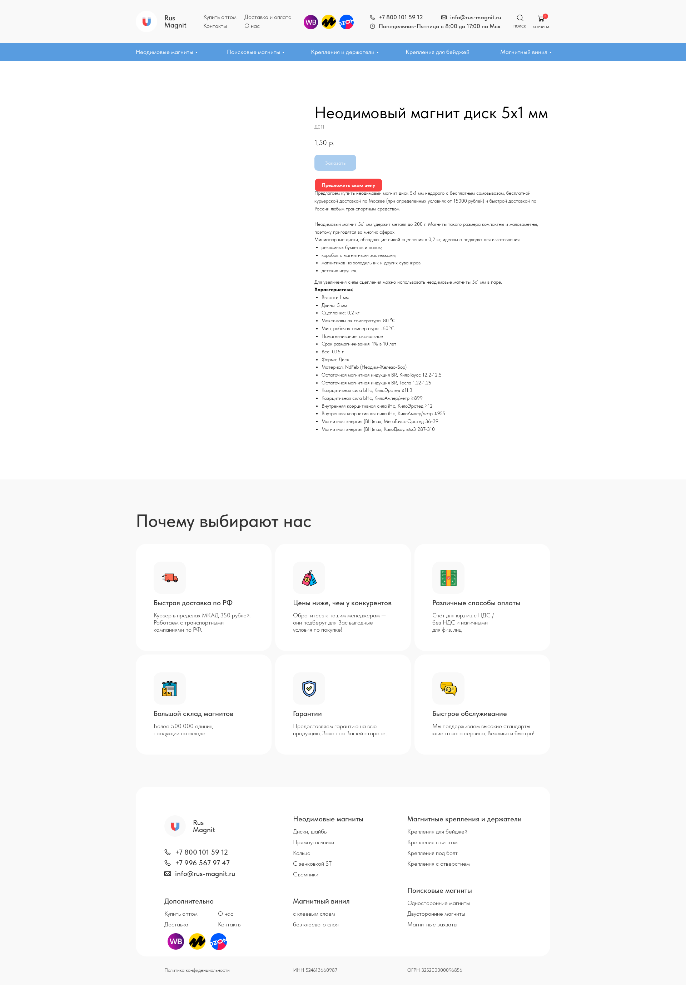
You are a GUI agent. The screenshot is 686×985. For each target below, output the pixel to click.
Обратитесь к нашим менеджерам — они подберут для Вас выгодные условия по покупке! (339, 622)
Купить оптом (220, 16)
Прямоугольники (313, 842)
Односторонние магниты (438, 902)
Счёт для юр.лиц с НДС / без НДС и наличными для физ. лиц (463, 622)
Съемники (305, 874)
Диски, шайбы (310, 831)
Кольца (301, 852)
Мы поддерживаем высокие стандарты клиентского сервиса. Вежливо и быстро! (483, 729)
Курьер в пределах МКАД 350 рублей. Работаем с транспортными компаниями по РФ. (202, 622)
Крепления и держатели (342, 51)
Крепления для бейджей (437, 51)
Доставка (176, 924)
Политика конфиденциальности (197, 970)
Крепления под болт (432, 852)
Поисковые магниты (253, 51)
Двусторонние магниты (436, 913)
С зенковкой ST (312, 863)
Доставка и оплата (268, 16)
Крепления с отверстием (438, 863)
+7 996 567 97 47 (202, 863)
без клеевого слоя (316, 924)
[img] (372, 17)
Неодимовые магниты (164, 51)
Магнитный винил (523, 51)
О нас (252, 25)
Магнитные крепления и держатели (464, 819)
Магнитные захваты (432, 924)
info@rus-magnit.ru (475, 17)
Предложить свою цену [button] (348, 185)
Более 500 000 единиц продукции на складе (183, 729)
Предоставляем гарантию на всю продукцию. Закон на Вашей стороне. (340, 729)
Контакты (215, 25)
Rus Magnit (175, 21)
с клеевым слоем (314, 913)
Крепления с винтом (432, 842)
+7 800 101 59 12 (401, 17)
